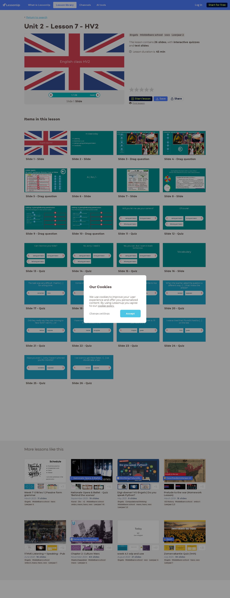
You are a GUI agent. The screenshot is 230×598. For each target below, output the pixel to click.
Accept (130, 313)
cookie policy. (106, 305)
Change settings (99, 313)
